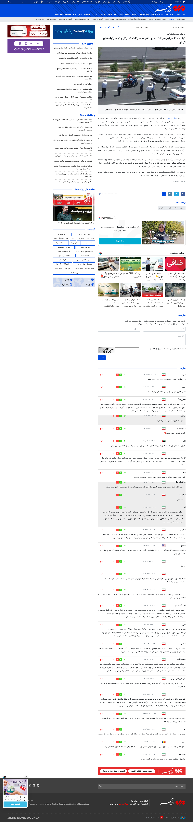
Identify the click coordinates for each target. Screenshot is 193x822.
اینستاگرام (85, 2)
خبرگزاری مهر (172, 118)
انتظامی (171, 19)
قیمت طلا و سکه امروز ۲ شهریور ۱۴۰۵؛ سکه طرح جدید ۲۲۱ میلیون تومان (72, 121)
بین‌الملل (95, 14)
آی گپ (105, 2)
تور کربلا (74, 242)
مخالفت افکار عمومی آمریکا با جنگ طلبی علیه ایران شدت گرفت (74, 106)
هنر (167, 14)
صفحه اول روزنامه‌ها (85, 189)
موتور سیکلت (179, 207)
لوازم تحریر (62, 234)
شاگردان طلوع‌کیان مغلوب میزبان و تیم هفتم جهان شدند (73, 149)
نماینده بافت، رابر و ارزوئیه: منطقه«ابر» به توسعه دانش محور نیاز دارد (74, 90)
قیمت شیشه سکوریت (86, 238)
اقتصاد (120, 14)
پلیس (161, 207)
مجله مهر (68, 14)
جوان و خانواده (121, 19)
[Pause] (145, 242)
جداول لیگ (36, 2)
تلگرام (125, 2)
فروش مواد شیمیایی (62, 251)
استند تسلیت (60, 242)
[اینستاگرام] (30, 786)
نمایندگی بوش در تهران (84, 264)
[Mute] (149, 242)
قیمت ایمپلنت (85, 255)
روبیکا (65, 2)
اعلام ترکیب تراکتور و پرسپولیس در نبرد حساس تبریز (73, 156)
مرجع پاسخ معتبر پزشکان (84, 251)
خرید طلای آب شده (61, 238)
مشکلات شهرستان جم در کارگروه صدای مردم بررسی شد (73, 98)
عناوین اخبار (180, 19)
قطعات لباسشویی (63, 255)
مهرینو (67, 268)
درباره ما (30, 800)
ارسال (102, 357)
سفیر (73, 238)
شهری (151, 19)
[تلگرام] (38, 786)
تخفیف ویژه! (15, 804)
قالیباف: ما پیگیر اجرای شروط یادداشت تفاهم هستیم (73, 161)
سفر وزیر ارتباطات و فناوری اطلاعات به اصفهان (75, 58)
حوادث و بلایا (51, 19)
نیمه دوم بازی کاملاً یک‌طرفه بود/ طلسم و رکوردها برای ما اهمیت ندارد (72, 141)
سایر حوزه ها (40, 19)
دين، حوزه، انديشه (157, 14)
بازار (115, 14)
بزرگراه (169, 207)
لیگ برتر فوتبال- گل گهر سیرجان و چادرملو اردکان (74, 53)
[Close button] (26, 776)
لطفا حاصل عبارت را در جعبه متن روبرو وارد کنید (167, 348)
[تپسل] (100, 218)
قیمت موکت (87, 242)
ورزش (110, 14)
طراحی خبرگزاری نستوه (173, 817)
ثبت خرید (120, 241)
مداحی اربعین (85, 247)
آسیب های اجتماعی (65, 19)
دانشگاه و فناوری (143, 14)
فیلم (74, 14)
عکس (80, 14)
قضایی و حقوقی (160, 19)
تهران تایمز (58, 268)
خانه (183, 14)
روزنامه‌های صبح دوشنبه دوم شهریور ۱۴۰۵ (76, 223)
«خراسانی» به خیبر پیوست (82, 84)
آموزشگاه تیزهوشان (83, 259)
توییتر (74, 2)
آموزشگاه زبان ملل (62, 264)
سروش (115, 2)
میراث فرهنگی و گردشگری (137, 19)
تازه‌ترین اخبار (88, 43)
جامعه (127, 14)
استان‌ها (87, 14)
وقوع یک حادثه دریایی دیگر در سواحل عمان (76, 63)
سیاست (103, 14)
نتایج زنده (49, 2)
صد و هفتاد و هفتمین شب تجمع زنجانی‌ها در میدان (73, 48)
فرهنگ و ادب (175, 14)
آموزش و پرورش (97, 19)
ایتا (56, 2)
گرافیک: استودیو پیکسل (153, 817)
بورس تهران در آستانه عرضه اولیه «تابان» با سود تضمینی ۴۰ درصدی (75, 128)
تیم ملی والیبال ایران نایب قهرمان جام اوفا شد (75, 135)
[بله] (34, 786)
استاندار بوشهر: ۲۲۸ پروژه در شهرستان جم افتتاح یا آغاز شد (73, 70)
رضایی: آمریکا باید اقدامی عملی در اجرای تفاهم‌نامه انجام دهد (74, 175)
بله (96, 2)
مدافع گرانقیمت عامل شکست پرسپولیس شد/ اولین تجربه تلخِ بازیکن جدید (73, 167)
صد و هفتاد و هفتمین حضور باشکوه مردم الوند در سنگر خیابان (74, 77)
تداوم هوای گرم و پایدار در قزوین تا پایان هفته (75, 182)
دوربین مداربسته (64, 247)
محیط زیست (109, 19)
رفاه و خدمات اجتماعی (81, 19)
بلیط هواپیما (62, 259)
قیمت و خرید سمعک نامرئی (83, 268)
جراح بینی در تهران (83, 234)
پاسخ (101, 374)
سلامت (133, 14)
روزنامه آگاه (74, 272)
